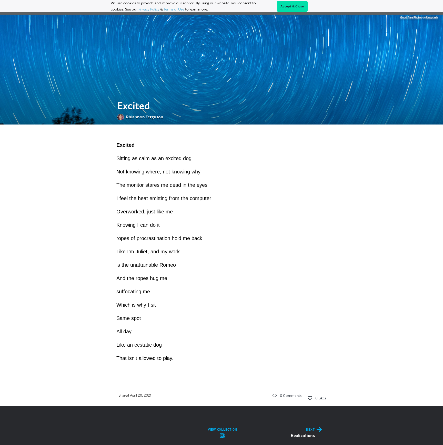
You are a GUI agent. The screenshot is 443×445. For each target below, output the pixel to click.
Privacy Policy (148, 9)
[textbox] (221, 251)
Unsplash (432, 17)
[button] (275, 396)
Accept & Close (292, 6)
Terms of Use (174, 9)
